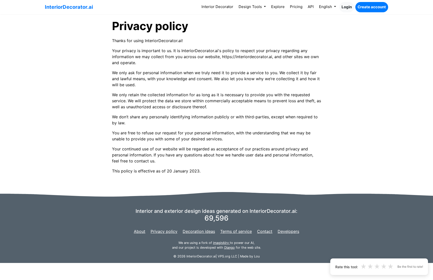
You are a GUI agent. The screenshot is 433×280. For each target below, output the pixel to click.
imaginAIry (221, 243)
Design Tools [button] (251, 6)
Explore (278, 6)
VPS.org (224, 256)
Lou (257, 256)
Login (347, 7)
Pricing (296, 6)
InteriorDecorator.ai (69, 7)
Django (229, 247)
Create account (372, 7)
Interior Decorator (218, 6)
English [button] (326, 6)
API (311, 6)
